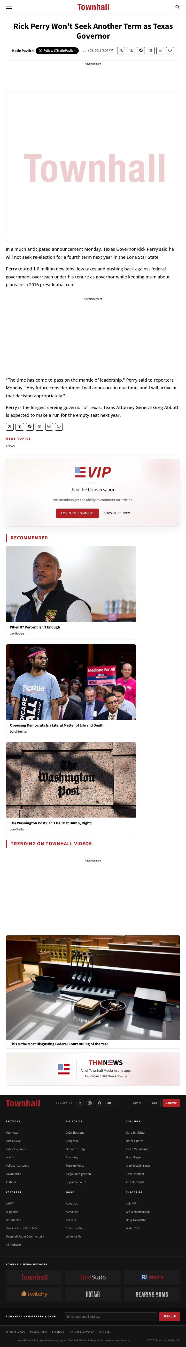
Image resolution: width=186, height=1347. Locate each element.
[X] (80, 1103)
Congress (72, 1141)
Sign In (137, 1103)
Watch (10, 1157)
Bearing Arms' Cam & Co (22, 1228)
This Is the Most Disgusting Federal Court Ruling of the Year (59, 1044)
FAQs (154, 1103)
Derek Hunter (18, 731)
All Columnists (135, 1182)
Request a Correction (81, 1332)
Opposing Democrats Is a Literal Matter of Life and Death (56, 725)
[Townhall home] (23, 1103)
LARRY (10, 1203)
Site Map (104, 1332)
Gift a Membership (138, 1212)
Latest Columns (16, 1149)
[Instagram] (90, 1103)
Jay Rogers (17, 633)
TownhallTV (13, 1174)
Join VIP (171, 1103)
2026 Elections (75, 1132)
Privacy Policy (38, 1332)
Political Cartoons (17, 1165)
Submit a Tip (74, 1228)
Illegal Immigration (78, 1174)
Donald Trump (75, 1149)
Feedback (58, 1332)
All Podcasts (13, 1245)
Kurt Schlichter (136, 1132)
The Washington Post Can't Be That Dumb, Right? (51, 823)
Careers (71, 1220)
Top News (12, 1132)
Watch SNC (133, 1228)
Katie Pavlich (23, 50)
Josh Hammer (135, 1174)
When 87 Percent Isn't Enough (35, 627)
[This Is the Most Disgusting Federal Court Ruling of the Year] (93, 987)
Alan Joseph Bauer (138, 1165)
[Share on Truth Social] (131, 50)
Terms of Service (15, 1332)
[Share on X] (121, 50)
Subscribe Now (117, 513)
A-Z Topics (74, 1121)
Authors (11, 1182)
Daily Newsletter (136, 1220)
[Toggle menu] (9, 7)
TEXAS (10, 446)
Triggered (12, 1212)
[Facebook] (99, 1103)
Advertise (72, 1212)
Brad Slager (134, 1157)
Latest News (13, 1141)
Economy (72, 1157)
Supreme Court (76, 1182)
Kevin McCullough (137, 1149)
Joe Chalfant (18, 829)
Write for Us (73, 1236)
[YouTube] (109, 1103)
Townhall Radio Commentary (25, 1236)
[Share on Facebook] (141, 50)
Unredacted (13, 1220)
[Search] (177, 7)
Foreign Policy (75, 1165)
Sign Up (169, 1316)
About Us (72, 1203)
